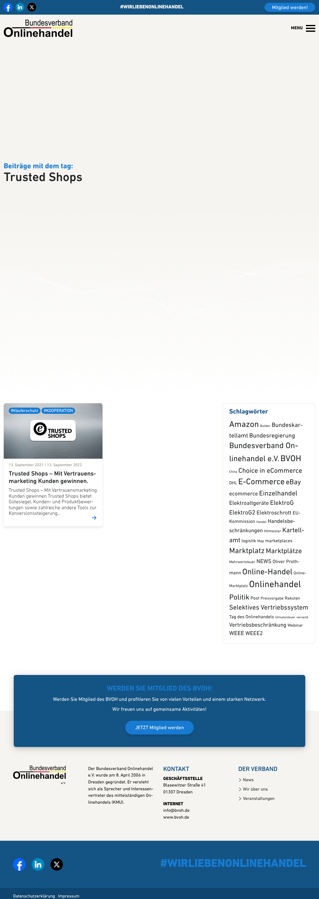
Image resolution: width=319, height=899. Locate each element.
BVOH (290, 479)
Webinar (295, 645)
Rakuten (292, 618)
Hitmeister (272, 551)
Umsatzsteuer (285, 637)
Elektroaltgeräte (249, 523)
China (233, 491)
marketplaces (278, 561)
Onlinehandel (275, 604)
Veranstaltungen (258, 818)
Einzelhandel (278, 513)
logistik (248, 561)
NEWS (263, 582)
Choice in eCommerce (270, 490)
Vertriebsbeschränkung (258, 645)
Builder (265, 445)
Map (260, 561)
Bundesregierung (272, 455)
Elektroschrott (274, 533)
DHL (233, 503)
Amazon (244, 444)
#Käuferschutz (24, 430)
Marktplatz (247, 571)
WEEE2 (254, 653)
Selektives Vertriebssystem (268, 627)
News (248, 799)
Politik (239, 617)
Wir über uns (255, 809)
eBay (293, 502)
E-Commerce (261, 502)
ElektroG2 (242, 533)
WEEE (236, 653)
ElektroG (282, 523)
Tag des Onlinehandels (251, 637)
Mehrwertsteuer (242, 582)
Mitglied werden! (290, 7)
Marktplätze (284, 571)
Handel (261, 541)
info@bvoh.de (176, 830)
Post (254, 618)
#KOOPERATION (58, 430)
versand (302, 637)
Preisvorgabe (271, 618)
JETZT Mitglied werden (159, 747)
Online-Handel (267, 592)
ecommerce (243, 514)
